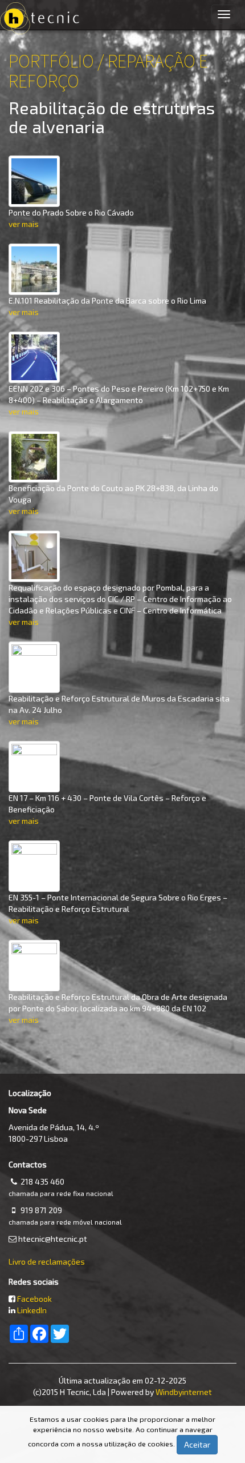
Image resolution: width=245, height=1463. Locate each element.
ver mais (24, 224)
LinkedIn (32, 1310)
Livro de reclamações (47, 1261)
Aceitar (197, 1444)
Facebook (34, 1298)
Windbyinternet (184, 1392)
